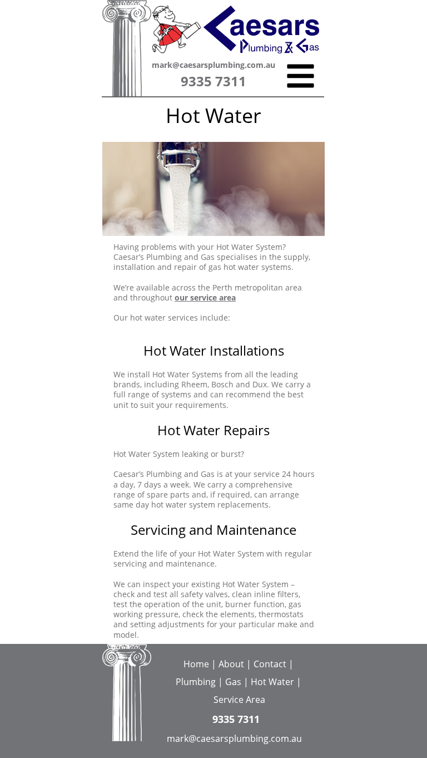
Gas (233, 682)
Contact (270, 664)
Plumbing (196, 682)
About (231, 664)
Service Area (239, 699)
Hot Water (272, 682)
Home (197, 664)
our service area (205, 297)
